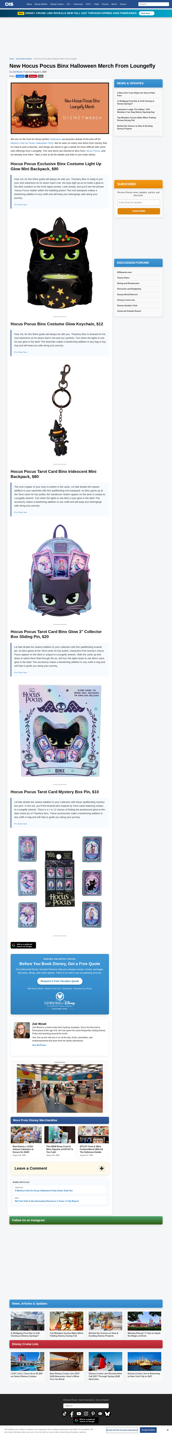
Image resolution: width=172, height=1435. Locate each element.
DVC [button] (88, 4)
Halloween (55, 139)
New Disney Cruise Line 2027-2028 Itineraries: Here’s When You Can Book (65, 1376)
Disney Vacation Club (127, 305)
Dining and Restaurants (128, 283)
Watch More (90, 1069)
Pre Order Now (20, 205)
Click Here (145, 13)
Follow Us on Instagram (28, 1220)
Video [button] (96, 4)
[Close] (168, 1430)
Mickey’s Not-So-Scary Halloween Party (32, 143)
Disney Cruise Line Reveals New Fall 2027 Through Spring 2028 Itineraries (81, 13)
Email (40, 76)
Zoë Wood (17, 72)
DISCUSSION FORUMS (133, 262)
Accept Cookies (148, 1430)
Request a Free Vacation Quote (60, 981)
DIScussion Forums (70, 1400)
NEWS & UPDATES (130, 83)
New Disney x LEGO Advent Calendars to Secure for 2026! (23, 1149)
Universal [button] (78, 4)
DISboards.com (124, 272)
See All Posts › (39, 1045)
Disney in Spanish (102, 1400)
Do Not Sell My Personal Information (122, 1430)
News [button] (29, 4)
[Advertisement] (138, 238)
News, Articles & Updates (29, 1303)
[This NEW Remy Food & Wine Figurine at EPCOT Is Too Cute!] (59, 1134)
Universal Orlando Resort (129, 311)
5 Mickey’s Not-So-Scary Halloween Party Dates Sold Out (44, 1189)
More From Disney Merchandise (35, 1120)
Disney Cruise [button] (56, 4)
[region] (86, 1430)
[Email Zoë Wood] (34, 1050)
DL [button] (68, 4)
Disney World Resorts (127, 294)
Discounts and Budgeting (129, 289)
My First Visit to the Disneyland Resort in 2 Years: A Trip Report (47, 1199)
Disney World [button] (40, 4)
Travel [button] (122, 4)
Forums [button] (105, 4)
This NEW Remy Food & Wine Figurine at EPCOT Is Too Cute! (59, 1149)
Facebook (20, 76)
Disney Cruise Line (126, 300)
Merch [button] (114, 4)
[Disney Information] (9, 4)
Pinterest (33, 76)
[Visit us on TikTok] (64, 1413)
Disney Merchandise (24, 59)
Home (11, 59)
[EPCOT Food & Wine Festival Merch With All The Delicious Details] (93, 1134)
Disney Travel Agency (86, 1400)
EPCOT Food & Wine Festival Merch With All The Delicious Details (91, 1149)
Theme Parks (123, 278)
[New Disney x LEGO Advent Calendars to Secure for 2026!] (26, 1134)
